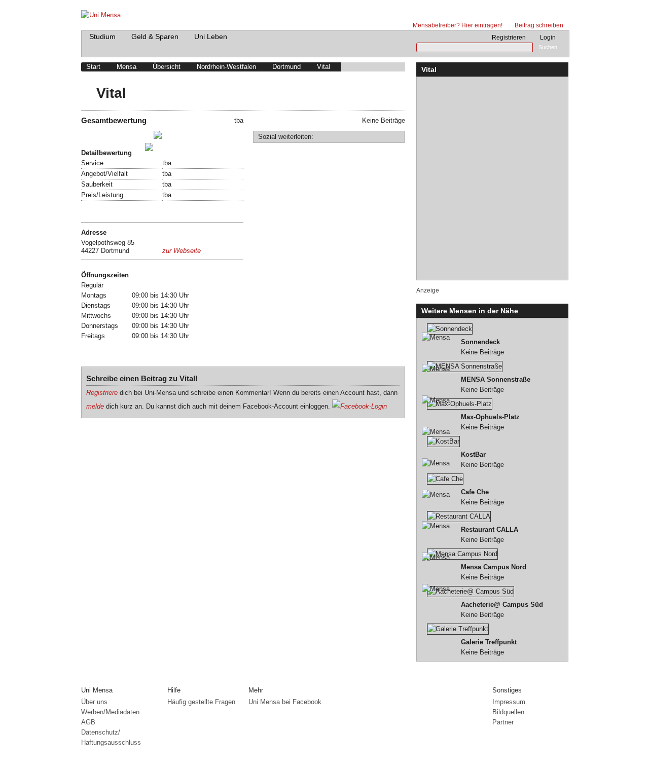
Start (93, 66)
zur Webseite (181, 250)
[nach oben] (561, 677)
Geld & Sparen (154, 36)
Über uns (94, 702)
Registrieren (509, 37)
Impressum (508, 702)
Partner (503, 722)
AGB (88, 722)
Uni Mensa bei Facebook (284, 702)
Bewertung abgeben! (114, 149)
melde (95, 406)
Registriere (102, 392)
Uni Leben (210, 36)
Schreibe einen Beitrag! (118, 136)
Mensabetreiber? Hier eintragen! (457, 25)
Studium (102, 36)
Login (548, 37)
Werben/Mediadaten (110, 712)
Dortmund (286, 66)
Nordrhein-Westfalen (226, 66)
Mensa (126, 66)
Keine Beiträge (482, 347)
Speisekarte (100, 211)
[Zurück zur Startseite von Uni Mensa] (324, 12)
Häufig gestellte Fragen (201, 702)
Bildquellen (508, 712)
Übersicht (167, 66)
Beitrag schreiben (539, 25)
